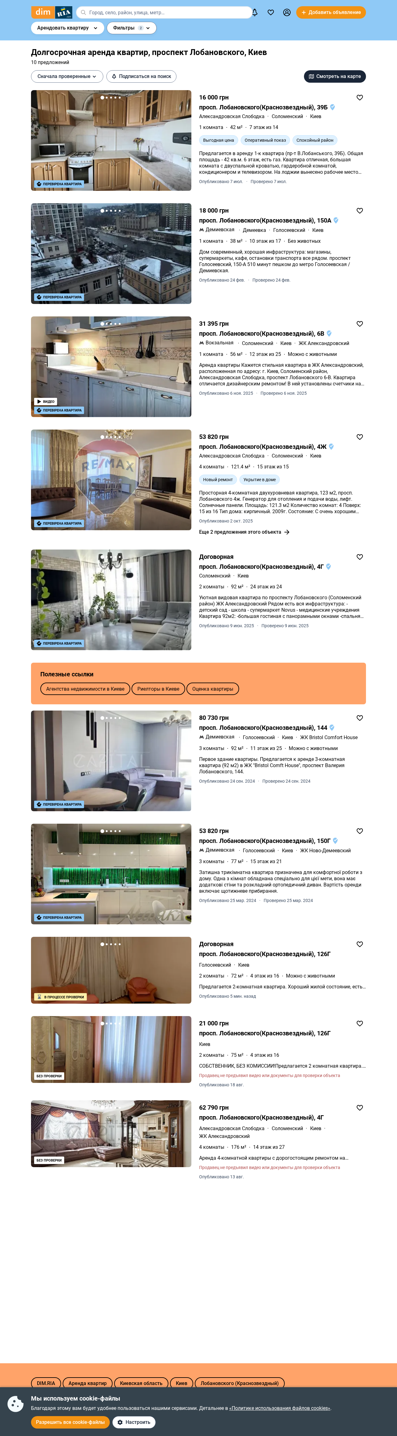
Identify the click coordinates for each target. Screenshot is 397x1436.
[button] (287, 12)
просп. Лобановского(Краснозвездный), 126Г (265, 954)
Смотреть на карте (338, 76)
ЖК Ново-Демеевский (325, 851)
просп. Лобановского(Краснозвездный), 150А (266, 220)
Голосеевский (289, 230)
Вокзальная (220, 343)
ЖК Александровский (324, 343)
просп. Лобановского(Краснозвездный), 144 (264, 727)
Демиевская (220, 229)
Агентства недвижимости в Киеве (85, 689)
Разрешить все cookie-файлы (70, 1422)
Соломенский (287, 116)
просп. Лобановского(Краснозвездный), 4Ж (263, 446)
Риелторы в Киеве (158, 689)
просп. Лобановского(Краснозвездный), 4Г (262, 566)
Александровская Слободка (232, 116)
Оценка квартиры (212, 689)
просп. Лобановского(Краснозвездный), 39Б (264, 107)
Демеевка (254, 230)
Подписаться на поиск (145, 76)
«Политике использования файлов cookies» (279, 1408)
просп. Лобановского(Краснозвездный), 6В (262, 333)
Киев (315, 116)
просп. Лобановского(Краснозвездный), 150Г (265, 841)
